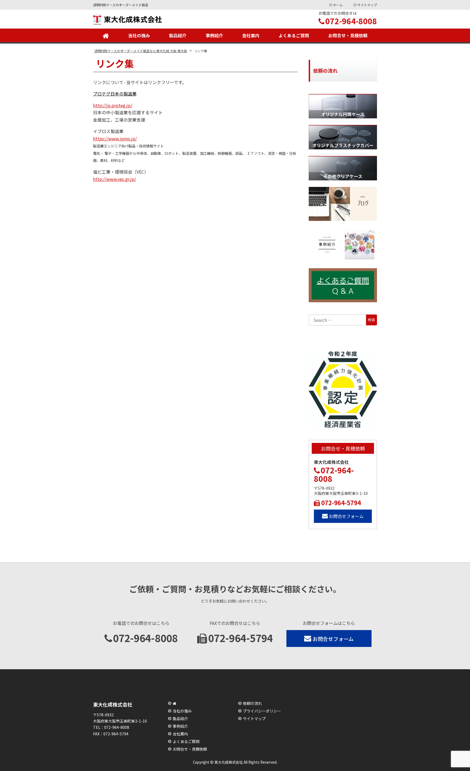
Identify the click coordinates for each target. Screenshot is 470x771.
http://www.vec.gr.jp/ (114, 179)
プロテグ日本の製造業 (115, 93)
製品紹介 (177, 35)
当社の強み (139, 35)
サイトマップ (367, 4)
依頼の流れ (252, 703)
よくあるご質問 (294, 35)
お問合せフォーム (346, 516)
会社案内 (250, 35)
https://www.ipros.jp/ (115, 138)
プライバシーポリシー (262, 711)
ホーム (338, 4)
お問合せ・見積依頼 (347, 35)
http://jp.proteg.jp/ (112, 105)
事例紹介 (214, 35)
